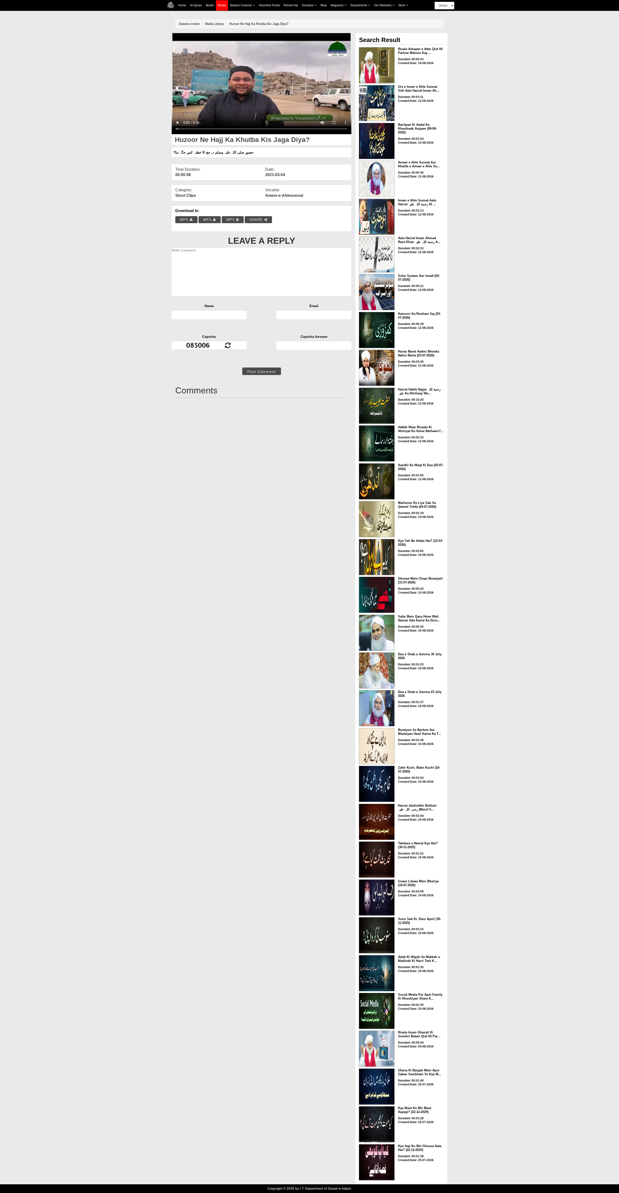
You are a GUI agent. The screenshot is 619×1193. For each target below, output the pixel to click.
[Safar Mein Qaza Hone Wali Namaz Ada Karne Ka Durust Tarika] (377, 633)
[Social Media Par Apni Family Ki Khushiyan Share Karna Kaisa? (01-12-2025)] (377, 1011)
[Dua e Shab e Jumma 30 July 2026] (377, 670)
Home (182, 5)
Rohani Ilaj (291, 5)
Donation (308, 5)
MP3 (208, 219)
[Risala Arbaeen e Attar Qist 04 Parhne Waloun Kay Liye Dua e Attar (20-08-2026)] (377, 65)
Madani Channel (241, 5)
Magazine (337, 5)
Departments (359, 5)
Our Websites (383, 5)
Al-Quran (196, 5)
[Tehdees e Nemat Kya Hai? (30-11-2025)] (377, 859)
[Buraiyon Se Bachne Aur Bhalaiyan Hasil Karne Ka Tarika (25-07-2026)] (377, 746)
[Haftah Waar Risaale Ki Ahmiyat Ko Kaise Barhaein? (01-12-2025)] (377, 443)
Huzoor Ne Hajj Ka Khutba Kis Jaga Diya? (258, 24)
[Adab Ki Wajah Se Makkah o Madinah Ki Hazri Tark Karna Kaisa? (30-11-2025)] (377, 973)
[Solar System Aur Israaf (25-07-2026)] (377, 292)
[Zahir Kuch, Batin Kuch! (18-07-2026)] (377, 784)
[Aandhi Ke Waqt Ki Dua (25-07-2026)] (377, 481)
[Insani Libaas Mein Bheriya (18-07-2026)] (377, 897)
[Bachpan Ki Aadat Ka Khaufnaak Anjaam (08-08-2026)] (377, 141)
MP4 (185, 219)
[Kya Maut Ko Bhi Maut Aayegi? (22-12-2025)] (377, 1124)
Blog (324, 5)
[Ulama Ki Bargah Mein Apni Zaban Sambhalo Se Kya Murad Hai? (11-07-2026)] (377, 1086)
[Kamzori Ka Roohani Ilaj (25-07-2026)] (377, 330)
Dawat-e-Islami (189, 24)
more (402, 5)
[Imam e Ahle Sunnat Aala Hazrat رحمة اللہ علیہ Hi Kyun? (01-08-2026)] (377, 217)
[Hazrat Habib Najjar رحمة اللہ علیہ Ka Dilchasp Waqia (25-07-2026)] (377, 406)
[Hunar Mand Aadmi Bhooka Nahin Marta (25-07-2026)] (377, 368)
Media (222, 5)
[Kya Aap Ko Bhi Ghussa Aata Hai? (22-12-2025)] (377, 1162)
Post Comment (261, 372)
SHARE (257, 219)
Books (210, 5)
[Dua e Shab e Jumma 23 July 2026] (377, 708)
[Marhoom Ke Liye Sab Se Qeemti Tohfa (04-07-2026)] (377, 519)
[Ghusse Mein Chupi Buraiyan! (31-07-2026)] (377, 595)
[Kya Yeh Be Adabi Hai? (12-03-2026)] (377, 557)
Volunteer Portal (269, 5)
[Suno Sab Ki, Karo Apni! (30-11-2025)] (377, 935)
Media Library (214, 24)
